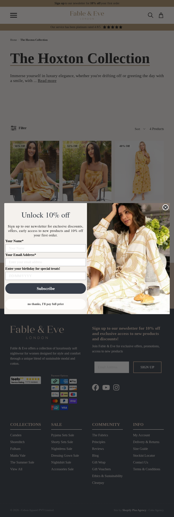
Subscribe (46, 288)
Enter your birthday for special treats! (32, 268)
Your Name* (14, 241)
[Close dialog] (165, 207)
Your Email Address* (20, 255)
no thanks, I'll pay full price (46, 304)
